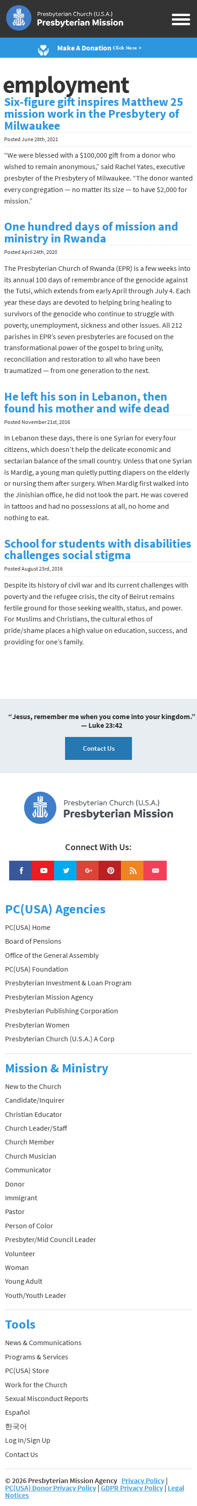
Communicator (28, 1169)
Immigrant (21, 1197)
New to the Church (33, 1086)
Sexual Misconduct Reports (46, 1398)
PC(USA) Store (27, 1370)
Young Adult (23, 1281)
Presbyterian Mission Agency (49, 996)
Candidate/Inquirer (35, 1100)
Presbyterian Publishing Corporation (61, 1010)
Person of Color (29, 1225)
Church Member (30, 1141)
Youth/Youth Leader (35, 1295)
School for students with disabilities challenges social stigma (98, 549)
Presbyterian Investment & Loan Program (68, 982)
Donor (15, 1183)
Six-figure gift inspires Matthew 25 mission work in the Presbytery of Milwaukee (93, 113)
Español (17, 1412)
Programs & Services (36, 1356)
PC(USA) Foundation (36, 968)
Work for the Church (36, 1384)
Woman (17, 1267)
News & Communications (43, 1342)
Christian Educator (33, 1114)
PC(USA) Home (27, 927)
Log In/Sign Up (27, 1440)
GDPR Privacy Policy (132, 1487)
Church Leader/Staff (36, 1127)
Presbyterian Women (37, 1024)
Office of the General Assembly (51, 955)
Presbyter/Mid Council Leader (50, 1239)
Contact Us (99, 748)
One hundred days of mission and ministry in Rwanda (91, 232)
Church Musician (30, 1155)
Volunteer (20, 1253)
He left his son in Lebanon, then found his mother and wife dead (87, 402)
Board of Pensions (33, 940)
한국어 (16, 1426)
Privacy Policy (142, 1480)
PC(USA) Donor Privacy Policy (50, 1487)
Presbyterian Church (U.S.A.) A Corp (60, 1038)
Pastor (15, 1211)
